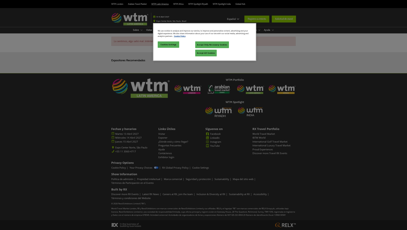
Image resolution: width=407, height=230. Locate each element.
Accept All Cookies (206, 53)
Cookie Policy (180, 36)
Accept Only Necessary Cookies (212, 44)
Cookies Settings (168, 44)
